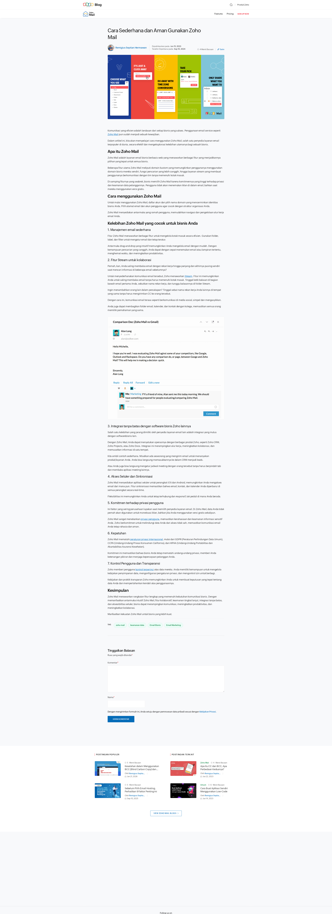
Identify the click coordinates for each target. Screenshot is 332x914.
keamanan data (137, 625)
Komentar (112, 662)
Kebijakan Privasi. (207, 711)
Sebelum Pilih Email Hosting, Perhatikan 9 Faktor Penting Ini (141, 790)
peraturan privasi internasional (146, 539)
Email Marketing (173, 625)
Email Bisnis (155, 625)
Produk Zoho (243, 5)
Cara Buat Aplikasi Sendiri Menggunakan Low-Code (214, 790)
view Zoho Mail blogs (165, 813)
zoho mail (120, 625)
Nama (110, 697)
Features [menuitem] (218, 14)
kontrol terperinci (145, 569)
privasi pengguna (150, 519)
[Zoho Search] (231, 5)
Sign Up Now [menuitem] (243, 14)
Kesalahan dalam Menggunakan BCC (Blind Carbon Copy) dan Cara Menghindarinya (142, 768)
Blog (98, 4)
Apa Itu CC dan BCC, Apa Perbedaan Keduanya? (213, 768)
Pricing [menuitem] (230, 14)
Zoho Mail (113, 134)
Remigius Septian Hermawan (131, 47)
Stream (188, 276)
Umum (203, 785)
